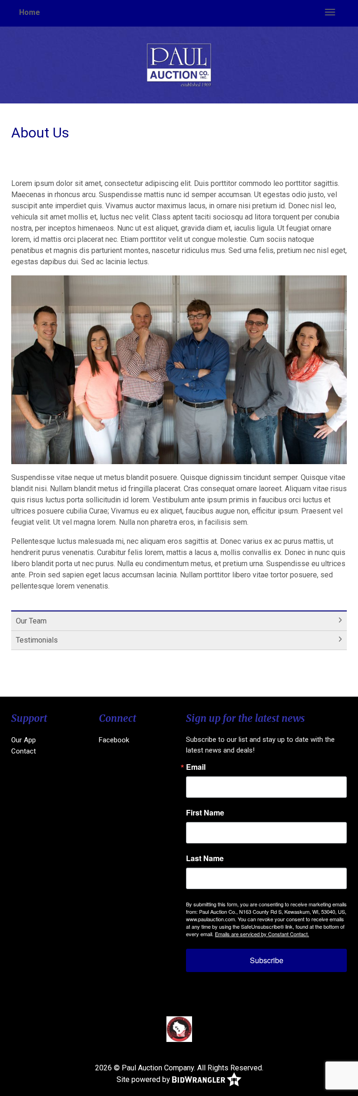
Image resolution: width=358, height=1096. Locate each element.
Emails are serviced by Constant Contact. (262, 934)
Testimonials (37, 640)
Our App (23, 740)
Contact (23, 751)
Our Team (31, 620)
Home (29, 12)
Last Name (205, 858)
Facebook (114, 740)
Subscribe (266, 960)
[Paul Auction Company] (179, 64)
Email (196, 767)
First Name (205, 812)
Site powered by (144, 1079)
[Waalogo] (179, 1028)
